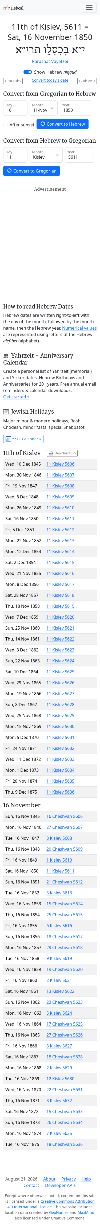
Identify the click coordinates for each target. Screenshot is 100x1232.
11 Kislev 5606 (60, 464)
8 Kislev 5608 (59, 838)
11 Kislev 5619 (60, 606)
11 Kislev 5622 (60, 639)
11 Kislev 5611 (60, 519)
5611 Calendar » (26, 438)
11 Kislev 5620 (60, 617)
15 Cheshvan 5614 (64, 904)
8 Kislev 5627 (59, 1046)
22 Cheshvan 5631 (64, 1090)
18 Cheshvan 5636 (64, 1144)
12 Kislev (87, 81)
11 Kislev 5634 (60, 770)
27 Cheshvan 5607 (64, 827)
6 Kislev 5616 (59, 926)
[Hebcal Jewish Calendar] (13, 7)
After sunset (22, 125)
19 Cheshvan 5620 (64, 969)
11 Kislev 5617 (60, 584)
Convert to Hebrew (65, 124)
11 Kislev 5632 (60, 748)
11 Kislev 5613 (60, 540)
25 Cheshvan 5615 (64, 915)
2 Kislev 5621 (59, 980)
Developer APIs (60, 1185)
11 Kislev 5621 (60, 628)
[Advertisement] (50, 245)
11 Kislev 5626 (60, 683)
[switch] (27, 72)
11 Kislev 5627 (60, 694)
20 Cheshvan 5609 (64, 849)
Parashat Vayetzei (50, 61)
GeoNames (59, 1212)
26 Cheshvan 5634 (64, 1122)
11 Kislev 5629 (60, 715)
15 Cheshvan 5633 (64, 1111)
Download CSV (65, 453)
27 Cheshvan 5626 (64, 1035)
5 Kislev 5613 (59, 893)
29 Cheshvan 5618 (64, 947)
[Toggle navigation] (89, 7)
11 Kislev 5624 (60, 661)
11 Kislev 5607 (60, 475)
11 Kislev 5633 (60, 759)
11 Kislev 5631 (60, 737)
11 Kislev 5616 (60, 573)
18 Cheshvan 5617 (64, 936)
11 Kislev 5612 (60, 530)
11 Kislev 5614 (60, 551)
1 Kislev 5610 (59, 860)
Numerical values (79, 328)
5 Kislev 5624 (59, 1013)
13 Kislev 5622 (60, 991)
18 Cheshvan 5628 (64, 1057)
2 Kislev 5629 (59, 1068)
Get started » (16, 397)
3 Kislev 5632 (59, 1100)
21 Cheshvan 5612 (64, 882)
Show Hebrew (55, 72)
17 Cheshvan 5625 (64, 1024)
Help (86, 1179)
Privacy (68, 1179)
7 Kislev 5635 (59, 1133)
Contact (31, 1185)
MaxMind (86, 1212)
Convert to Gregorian (34, 171)
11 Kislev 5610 (60, 508)
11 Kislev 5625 (60, 672)
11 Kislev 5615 (60, 562)
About (49, 1179)
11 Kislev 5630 (60, 726)
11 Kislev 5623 (60, 650)
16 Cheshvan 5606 (64, 816)
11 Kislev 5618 (60, 595)
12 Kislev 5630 (60, 1079)
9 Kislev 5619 (59, 958)
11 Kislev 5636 (60, 792)
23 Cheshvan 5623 (64, 1002)
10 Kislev (13, 81)
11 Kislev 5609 (60, 497)
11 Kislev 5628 (60, 704)
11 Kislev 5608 (60, 486)
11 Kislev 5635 (60, 781)
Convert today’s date (50, 80)
